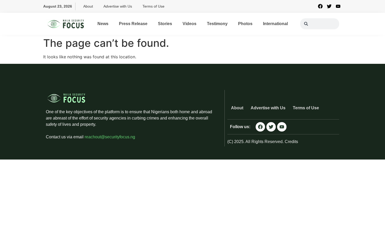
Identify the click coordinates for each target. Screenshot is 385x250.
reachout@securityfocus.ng (110, 137)
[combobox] (319, 23)
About (88, 6)
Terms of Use (153, 6)
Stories (165, 23)
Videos (189, 23)
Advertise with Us (117, 6)
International (275, 23)
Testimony (217, 23)
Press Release (133, 23)
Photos (245, 23)
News (102, 23)
